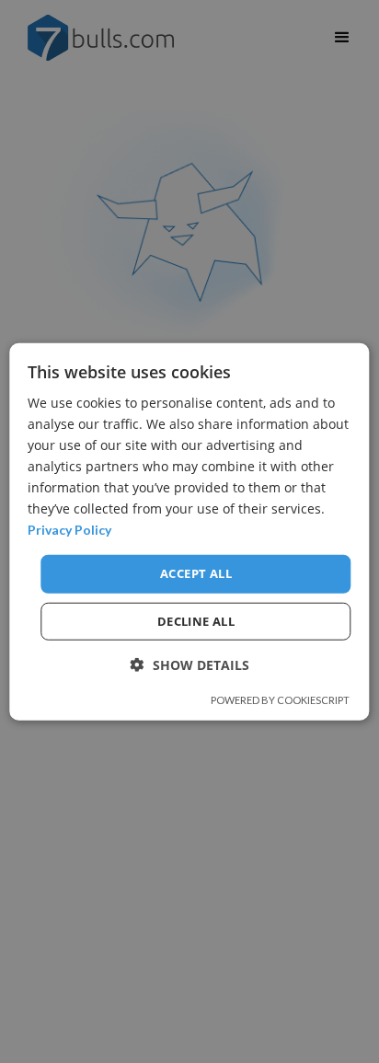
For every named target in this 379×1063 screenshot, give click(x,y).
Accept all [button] (196, 573)
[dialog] (189, 531)
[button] (190, 665)
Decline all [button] (196, 621)
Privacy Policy (69, 529)
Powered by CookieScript (280, 700)
